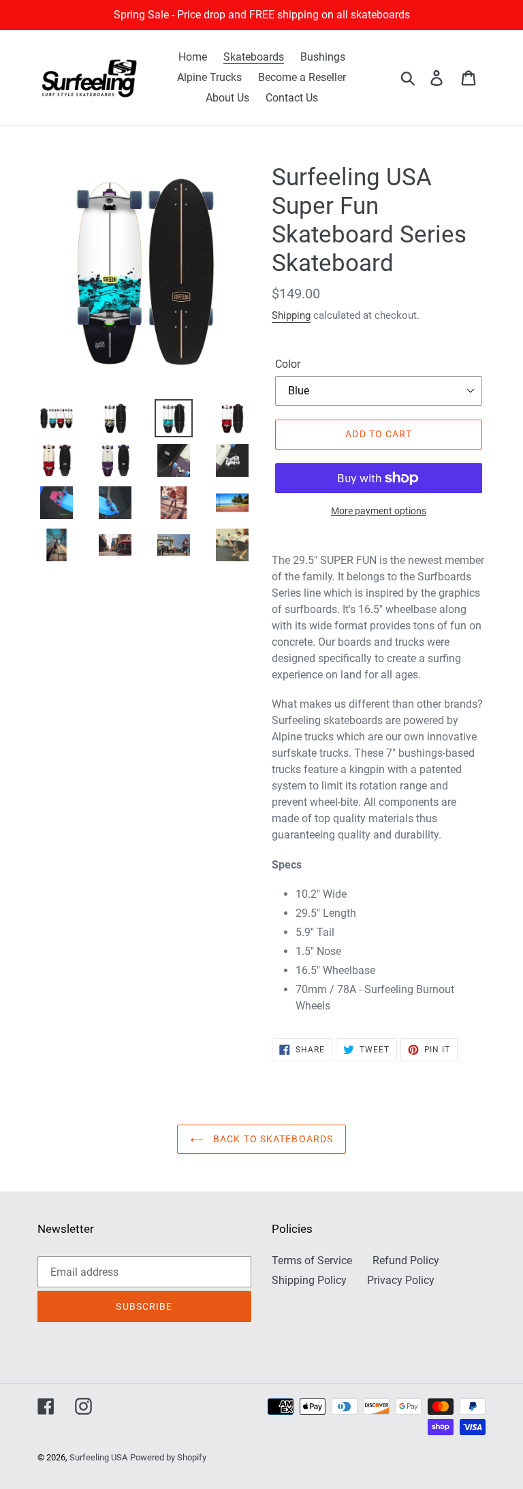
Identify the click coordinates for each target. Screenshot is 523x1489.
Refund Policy (406, 1260)
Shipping (291, 315)
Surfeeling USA (98, 1457)
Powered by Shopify (168, 1457)
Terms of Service (312, 1260)
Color (287, 364)
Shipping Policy (309, 1280)
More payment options (378, 510)
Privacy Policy (400, 1280)
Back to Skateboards (271, 1138)
